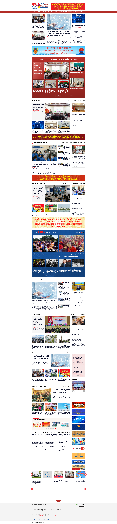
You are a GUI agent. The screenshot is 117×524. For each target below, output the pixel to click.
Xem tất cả (58, 500)
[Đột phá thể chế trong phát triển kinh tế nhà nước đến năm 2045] (60, 306)
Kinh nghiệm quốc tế (82, 314)
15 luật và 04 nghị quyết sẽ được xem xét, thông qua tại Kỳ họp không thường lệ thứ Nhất (78, 127)
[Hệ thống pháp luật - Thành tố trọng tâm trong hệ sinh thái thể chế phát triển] (51, 125)
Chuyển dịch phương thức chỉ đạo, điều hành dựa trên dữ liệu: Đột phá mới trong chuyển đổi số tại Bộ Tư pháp (58, 33)
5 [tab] (48, 428)
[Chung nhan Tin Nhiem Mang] (80, 504)
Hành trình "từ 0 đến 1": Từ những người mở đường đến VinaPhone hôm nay (64, 413)
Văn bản (81, 142)
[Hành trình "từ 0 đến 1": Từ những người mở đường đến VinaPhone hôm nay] (64, 407)
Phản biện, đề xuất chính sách (74, 142)
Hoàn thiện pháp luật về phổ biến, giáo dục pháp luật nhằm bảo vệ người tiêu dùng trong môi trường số (78, 304)
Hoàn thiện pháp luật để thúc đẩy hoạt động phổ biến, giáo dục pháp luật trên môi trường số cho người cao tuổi (77, 89)
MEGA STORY (55, 232)
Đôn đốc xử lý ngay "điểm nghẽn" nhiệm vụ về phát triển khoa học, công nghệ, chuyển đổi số (79, 36)
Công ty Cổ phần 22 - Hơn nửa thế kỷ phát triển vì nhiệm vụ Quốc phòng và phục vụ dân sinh (61, 391)
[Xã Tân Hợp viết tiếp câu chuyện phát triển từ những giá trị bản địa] (58, 474)
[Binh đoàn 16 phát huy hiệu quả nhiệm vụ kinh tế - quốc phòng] (38, 407)
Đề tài (84, 142)
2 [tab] (46, 428)
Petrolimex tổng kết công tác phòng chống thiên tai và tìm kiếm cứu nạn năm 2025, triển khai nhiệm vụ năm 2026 (47, 481)
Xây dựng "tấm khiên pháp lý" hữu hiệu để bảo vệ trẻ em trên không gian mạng (64, 131)
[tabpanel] (46, 424)
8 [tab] (50, 428)
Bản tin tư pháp (76, 100)
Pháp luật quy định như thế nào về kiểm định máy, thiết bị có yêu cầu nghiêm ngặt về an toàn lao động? (51, 435)
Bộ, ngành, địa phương (71, 11)
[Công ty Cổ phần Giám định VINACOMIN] (69, 489)
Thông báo (74, 352)
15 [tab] (55, 428)
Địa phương (68, 352)
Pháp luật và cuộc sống (74, 183)
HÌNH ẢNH (50, 232)
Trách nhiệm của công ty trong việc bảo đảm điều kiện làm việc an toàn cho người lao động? (37, 435)
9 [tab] (51, 428)
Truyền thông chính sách (36, 110)
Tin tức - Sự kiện (38, 11)
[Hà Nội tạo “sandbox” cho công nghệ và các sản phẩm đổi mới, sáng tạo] (51, 373)
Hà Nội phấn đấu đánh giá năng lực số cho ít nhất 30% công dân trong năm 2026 (78, 25)
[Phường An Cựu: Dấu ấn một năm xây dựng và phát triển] (36, 474)
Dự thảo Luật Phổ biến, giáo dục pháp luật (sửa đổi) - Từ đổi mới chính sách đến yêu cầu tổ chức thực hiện (64, 165)
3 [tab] (79, 401)
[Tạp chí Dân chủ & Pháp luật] (40, 5)
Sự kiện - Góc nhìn (82, 100)
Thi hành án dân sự (82, 183)
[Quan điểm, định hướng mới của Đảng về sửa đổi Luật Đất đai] (51, 208)
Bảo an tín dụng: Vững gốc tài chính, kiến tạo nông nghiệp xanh (69, 480)
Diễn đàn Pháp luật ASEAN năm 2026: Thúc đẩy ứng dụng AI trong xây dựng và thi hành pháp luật (78, 293)
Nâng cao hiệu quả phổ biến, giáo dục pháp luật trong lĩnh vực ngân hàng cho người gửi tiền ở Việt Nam (78, 202)
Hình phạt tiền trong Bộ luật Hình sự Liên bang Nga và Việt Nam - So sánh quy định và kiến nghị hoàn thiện (78, 328)
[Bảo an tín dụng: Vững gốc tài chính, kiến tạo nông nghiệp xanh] (69, 474)
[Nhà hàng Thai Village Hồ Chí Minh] (80, 489)
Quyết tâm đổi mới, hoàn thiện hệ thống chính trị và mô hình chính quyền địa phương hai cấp (79, 41)
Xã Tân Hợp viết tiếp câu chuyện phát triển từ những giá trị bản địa (58, 480)
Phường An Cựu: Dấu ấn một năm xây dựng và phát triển (36, 480)
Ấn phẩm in (74, 379)
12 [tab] (53, 428)
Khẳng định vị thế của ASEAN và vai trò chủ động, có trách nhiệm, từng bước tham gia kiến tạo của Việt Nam (78, 122)
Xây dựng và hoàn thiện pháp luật (45, 11)
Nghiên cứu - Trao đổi (65, 142)
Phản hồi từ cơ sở (45, 432)
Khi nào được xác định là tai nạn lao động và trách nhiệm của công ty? (51, 448)
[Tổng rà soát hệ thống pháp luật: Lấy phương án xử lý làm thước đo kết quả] (78, 107)
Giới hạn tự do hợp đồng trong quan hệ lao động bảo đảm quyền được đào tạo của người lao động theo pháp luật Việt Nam (44, 164)
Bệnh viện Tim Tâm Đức (58, 493)
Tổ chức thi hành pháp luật (53, 11)
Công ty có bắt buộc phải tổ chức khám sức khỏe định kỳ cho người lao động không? (64, 441)
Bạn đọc (83, 11)
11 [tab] (52, 428)
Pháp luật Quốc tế (36, 314)
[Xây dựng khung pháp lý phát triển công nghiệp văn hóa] (60, 158)
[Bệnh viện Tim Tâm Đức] (58, 489)
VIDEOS (47, 232)
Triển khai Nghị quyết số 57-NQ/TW (77, 27)
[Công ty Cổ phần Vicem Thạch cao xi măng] (47, 489)
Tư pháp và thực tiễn (60, 11)
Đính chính (68, 432)
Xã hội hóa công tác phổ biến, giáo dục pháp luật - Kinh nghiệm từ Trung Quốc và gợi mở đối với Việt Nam (38, 322)
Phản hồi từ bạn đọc (52, 432)
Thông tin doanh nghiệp (39, 419)
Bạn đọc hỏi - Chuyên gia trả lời (61, 432)
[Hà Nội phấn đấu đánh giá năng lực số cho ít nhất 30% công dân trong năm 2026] (78, 18)
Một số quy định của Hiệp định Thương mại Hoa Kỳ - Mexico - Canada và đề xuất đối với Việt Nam (78, 333)
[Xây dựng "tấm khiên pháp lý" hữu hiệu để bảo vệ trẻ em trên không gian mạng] (64, 125)
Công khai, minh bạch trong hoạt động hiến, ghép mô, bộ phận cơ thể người (38, 107)
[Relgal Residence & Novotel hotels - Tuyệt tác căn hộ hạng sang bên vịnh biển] (36, 489)
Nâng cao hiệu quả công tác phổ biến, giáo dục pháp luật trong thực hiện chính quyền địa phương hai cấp (38, 68)
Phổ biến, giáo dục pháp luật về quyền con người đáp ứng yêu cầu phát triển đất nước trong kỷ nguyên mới (78, 207)
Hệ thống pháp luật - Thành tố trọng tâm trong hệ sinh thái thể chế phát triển (50, 131)
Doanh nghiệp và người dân (78, 11)
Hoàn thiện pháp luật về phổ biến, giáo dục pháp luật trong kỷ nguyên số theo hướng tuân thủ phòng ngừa (78, 197)
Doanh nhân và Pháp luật (65, 386)
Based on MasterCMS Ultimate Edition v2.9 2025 (39, 522)
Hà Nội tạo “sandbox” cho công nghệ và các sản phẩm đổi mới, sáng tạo (50, 379)
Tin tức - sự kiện (36, 100)
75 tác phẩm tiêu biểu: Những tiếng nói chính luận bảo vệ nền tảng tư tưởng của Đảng (79, 31)
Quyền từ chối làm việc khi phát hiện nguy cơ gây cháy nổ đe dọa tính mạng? (37, 448)
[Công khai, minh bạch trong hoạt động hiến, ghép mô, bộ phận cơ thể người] (38, 35)
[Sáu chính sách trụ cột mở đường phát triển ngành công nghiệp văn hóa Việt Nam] (60, 146)
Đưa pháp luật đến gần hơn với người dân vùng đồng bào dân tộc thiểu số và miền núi (37, 214)
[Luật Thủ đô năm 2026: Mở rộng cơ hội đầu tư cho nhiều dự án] (64, 208)
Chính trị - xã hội (70, 100)
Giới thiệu (34, 11)
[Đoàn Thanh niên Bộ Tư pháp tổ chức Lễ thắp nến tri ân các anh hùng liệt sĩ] (45, 243)
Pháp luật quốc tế (65, 11)
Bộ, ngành (64, 352)
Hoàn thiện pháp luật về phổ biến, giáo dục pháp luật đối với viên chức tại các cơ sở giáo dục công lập (77, 73)
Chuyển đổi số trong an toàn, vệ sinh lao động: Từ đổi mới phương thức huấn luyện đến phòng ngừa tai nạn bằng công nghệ (38, 191)
